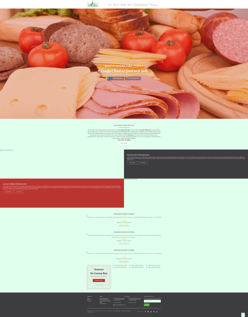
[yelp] (157, 311)
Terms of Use (123, 310)
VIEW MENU (143, 162)
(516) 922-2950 (143, 4)
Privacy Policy (117, 310)
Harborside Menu (104, 298)
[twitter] (148, 311)
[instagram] (154, 311)
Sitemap (128, 310)
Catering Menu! (99, 280)
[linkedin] (151, 311)
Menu (122, 5)
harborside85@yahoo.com (120, 304)
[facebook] (145, 311)
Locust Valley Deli (133, 78)
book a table (103, 303)
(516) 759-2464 (144, 5)
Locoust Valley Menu (104, 299)
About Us (116, 5)
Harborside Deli (117, 78)
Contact (129, 5)
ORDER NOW (132, 162)
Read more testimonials (124, 225)
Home (109, 5)
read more (124, 143)
